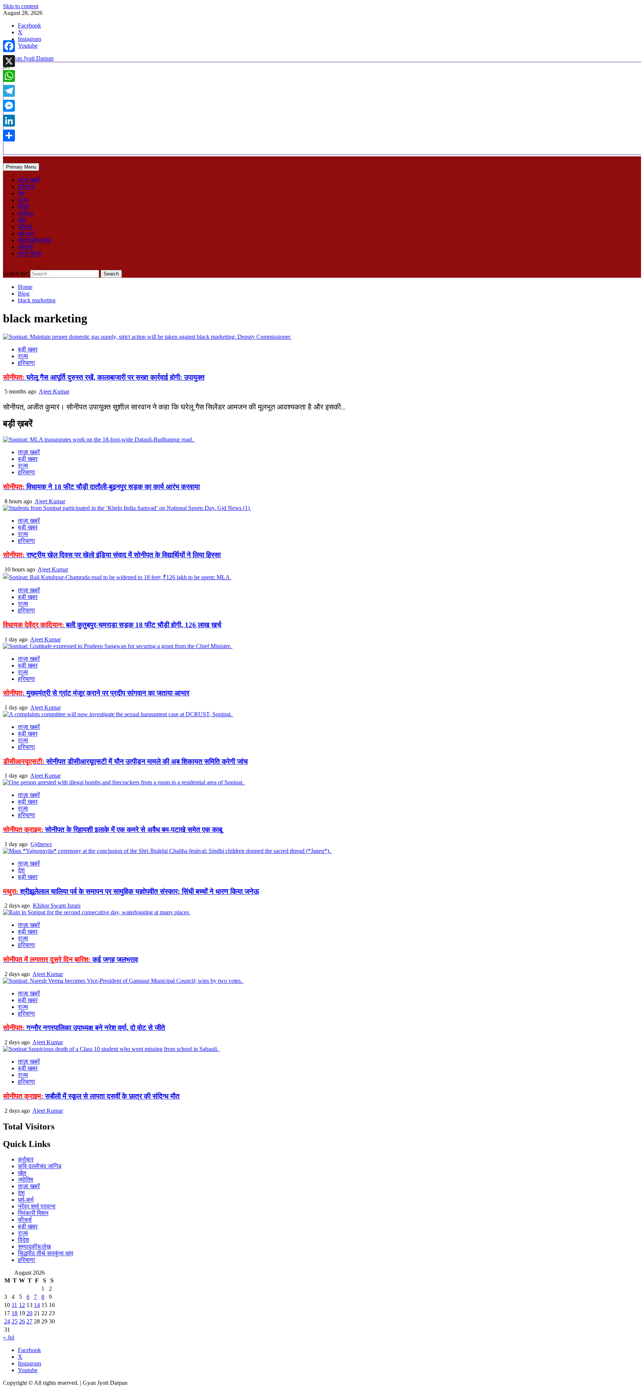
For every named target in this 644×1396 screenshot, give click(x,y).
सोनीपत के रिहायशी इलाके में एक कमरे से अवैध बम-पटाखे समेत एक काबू (112, 830)
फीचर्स (25, 227)
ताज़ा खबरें (29, 180)
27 (29, 1321)
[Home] (5, 159)
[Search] (5, 266)
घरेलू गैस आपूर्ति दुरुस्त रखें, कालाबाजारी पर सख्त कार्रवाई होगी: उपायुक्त (104, 377)
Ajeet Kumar (54, 391)
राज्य (23, 200)
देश (21, 193)
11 (14, 1305)
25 (15, 1321)
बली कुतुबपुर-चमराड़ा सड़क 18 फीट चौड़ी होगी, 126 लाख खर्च (112, 625)
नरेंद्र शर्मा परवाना (37, 1206)
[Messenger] (8, 105)
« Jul (8, 1337)
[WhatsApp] (8, 75)
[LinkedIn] (8, 120)
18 (15, 1313)
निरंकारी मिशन (33, 1213)
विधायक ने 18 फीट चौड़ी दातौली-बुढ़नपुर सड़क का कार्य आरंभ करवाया (101, 487)
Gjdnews (41, 844)
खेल (22, 220)
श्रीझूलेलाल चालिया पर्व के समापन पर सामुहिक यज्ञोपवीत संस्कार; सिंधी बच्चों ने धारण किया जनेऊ (131, 891)
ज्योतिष (25, 247)
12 (22, 1305)
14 (37, 1305)
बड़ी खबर (28, 349)
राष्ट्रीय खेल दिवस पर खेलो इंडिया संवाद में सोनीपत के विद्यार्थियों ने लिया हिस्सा (112, 555)
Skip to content (20, 6)
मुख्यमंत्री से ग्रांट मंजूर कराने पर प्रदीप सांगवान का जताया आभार (96, 693)
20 (29, 1313)
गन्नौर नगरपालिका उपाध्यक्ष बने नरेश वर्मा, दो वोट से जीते (84, 1028)
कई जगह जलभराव (70, 959)
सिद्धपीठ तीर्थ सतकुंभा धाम (45, 1253)
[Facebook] (8, 46)
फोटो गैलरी (29, 254)
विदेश (23, 207)
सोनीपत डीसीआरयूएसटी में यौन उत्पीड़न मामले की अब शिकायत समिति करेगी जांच (125, 761)
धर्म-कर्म (26, 233)
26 (22, 1321)
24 (7, 1321)
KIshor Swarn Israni (56, 905)
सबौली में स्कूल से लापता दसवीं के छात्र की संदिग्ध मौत (91, 1096)
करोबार (26, 213)
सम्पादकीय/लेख (34, 240)
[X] (8, 61)
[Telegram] (8, 90)
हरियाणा (26, 187)
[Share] (8, 135)
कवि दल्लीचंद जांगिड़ (39, 1166)
